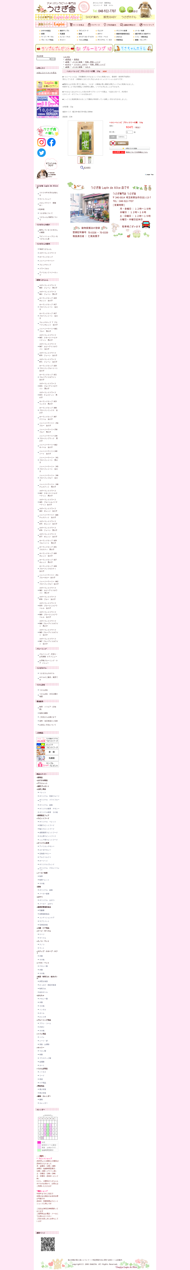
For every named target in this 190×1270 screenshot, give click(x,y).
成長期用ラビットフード (48, 833)
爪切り (41, 1027)
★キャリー (40, 1048)
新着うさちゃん (42, 280)
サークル (42, 938)
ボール (41, 1013)
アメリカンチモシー (46, 846)
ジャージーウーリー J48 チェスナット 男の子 (49, 485)
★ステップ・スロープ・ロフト (47, 952)
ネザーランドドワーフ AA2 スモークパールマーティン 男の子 (48, 493)
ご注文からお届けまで (47, 717)
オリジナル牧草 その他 (48, 812)
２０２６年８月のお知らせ (48, 194)
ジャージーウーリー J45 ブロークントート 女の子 (49, 469)
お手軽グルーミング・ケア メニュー (48, 662)
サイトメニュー (45, 199)
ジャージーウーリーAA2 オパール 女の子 (49, 446)
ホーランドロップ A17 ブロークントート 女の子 (48, 307)
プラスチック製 (45, 1058)
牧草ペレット (44, 880)
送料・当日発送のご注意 (48, 721)
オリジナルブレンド (46, 864)
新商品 (76, 59)
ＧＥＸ (87, 67)
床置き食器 (43, 981)
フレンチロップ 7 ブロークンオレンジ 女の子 (48, 323)
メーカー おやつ (46, 904)
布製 (41, 1055)
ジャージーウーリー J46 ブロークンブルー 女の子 (49, 477)
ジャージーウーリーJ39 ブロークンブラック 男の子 (49, 438)
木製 (41, 956)
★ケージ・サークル (44, 931)
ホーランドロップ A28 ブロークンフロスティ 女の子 (48, 568)
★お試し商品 (41, 789)
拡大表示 (87, 168)
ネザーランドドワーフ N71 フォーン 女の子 (48, 360)
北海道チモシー (45, 854)
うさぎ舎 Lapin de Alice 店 (47, 186)
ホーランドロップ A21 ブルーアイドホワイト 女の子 (48, 377)
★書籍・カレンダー (44, 1096)
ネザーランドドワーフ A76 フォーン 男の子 (48, 529)
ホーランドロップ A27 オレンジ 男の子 (48, 561)
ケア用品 (42, 1083)
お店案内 (118, 1260)
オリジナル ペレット (47, 822)
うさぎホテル (42, 668)
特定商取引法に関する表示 (102, 1260)
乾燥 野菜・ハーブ (92, 62)
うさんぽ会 (41, 685)
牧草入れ (42, 989)
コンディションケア (46, 918)
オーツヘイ (43, 861)
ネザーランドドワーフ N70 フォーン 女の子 (48, 354)
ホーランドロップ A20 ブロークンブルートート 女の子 (49, 368)
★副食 (39, 887)
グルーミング (42, 649)
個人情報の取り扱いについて (79, 1260)
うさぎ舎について (46, 213)
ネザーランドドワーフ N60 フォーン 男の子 (48, 286)
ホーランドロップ (46, 257)
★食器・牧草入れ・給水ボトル (47, 977)
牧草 (41, 876)
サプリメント (44, 921)
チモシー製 (43, 966)
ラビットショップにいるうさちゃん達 (48, 237)
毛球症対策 (43, 925)
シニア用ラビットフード (48, 840)
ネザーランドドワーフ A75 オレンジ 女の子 (48, 522)
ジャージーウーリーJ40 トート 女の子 (49, 452)
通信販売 (40, 701)
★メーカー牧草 (42, 873)
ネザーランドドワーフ (47, 253)
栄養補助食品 (44, 914)
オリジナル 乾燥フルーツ (49, 796)
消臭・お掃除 (44, 1044)
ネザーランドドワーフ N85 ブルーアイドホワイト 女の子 (48, 632)
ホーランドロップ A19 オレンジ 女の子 (48, 299)
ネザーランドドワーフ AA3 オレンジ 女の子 (48, 510)
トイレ (41, 1037)
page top (150, 174)
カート (41, 1065)
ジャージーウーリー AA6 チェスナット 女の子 (49, 516)
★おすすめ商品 (42, 780)
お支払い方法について (47, 725)
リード (41, 1076)
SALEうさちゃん (45, 249)
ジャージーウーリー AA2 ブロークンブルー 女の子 (49, 583)
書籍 (41, 1099)
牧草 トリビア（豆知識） (47, 708)
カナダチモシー (45, 850)
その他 (41, 883)
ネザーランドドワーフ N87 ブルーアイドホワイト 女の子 (48, 641)
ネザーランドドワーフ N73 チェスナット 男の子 (48, 395)
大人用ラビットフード (47, 836)
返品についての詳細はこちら (137, 152)
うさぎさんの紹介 (43, 224)
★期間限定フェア (43, 815)
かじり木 (42, 1017)
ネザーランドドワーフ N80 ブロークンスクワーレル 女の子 (48, 614)
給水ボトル (43, 992)
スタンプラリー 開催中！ (47, 204)
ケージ (41, 934)
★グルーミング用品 (44, 1020)
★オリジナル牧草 (43, 843)
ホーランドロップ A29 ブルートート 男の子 (48, 542)
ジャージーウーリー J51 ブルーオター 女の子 (49, 576)
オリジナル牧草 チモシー (49, 809)
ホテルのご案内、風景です (48, 678)
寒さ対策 (42, 1093)
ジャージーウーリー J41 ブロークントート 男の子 (49, 460)
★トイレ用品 (41, 1034)
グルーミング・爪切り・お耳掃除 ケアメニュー (48, 655)
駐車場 (41, 209)
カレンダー (43, 1103)
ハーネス (42, 1072)
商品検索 (40, 56)
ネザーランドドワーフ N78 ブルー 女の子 (47, 598)
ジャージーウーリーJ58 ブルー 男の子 (49, 431)
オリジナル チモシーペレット (49, 869)
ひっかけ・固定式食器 (47, 985)
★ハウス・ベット (43, 963)
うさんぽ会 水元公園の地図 (48, 695)
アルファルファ (45, 857)
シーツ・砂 (43, 1041)
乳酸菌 (41, 910)
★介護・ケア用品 (43, 928)
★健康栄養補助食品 (44, 907)
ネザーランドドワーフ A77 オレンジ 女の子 (48, 535)
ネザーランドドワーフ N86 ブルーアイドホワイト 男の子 (48, 623)
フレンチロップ (45, 265)
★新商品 (40, 777)
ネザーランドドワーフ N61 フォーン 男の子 (48, 293)
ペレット (42, 792)
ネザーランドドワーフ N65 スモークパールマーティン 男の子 (48, 337)
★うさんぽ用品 (42, 1069)
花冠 (41, 1079)
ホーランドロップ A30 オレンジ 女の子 (48, 554)
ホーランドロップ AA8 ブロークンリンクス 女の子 (48, 410)
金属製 (41, 1062)
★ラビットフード (43, 818)
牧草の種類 (43, 713)
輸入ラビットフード (46, 829)
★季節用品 (40, 1086)
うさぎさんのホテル (46, 673)
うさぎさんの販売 (43, 244)
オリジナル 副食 (46, 805)
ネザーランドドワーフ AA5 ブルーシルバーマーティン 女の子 (48, 502)
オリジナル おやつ (46, 900)
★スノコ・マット (43, 941)
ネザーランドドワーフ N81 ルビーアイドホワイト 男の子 (48, 590)
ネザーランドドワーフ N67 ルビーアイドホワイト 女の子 (48, 346)
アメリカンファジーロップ (48, 274)
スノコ (41, 944)
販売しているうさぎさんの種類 (48, 231)
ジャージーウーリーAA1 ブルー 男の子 (49, 330)
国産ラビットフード (46, 825)
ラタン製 (42, 1051)
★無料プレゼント (43, 786)
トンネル (42, 1010)
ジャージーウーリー (46, 261)
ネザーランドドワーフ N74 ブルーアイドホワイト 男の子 (48, 386)
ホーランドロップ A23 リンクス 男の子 (48, 402)
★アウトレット (42, 783)
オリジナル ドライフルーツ (49, 800)
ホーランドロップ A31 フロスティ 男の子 (48, 548)
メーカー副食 (44, 894)
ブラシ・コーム (45, 1023)
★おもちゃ (40, 995)
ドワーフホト (44, 269)
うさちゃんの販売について (48, 218)
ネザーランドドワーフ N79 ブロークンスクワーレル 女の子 (48, 605)
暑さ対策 (42, 1089)
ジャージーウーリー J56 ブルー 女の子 (49, 424)
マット (41, 948)
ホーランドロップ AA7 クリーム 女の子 (48, 418)
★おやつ (40, 897)
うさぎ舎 (66, 57)
